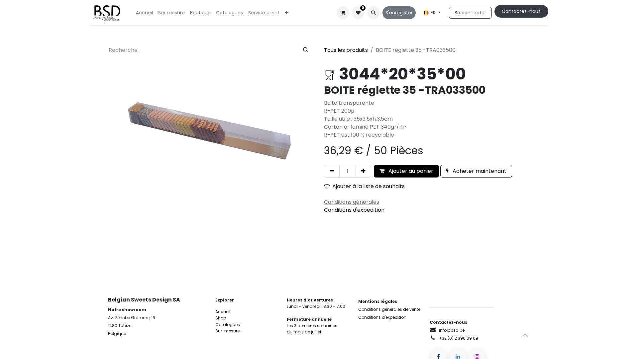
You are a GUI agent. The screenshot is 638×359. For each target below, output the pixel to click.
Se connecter (470, 12)
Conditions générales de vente (389, 309)
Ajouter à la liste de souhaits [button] (368, 186)
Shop (220, 318)
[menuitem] (144, 13)
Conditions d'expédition (354, 210)
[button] (373, 12)
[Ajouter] (363, 171)
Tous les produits (346, 50)
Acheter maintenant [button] (478, 171)
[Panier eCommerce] (343, 12)
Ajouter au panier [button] (410, 171)
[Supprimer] (332, 171)
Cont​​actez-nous (521, 11)
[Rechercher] (305, 50)
